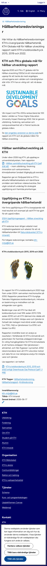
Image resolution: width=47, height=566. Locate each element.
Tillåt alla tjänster (15, 559)
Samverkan (7, 428)
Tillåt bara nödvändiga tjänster (21, 552)
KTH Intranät (7, 448)
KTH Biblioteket (9, 460)
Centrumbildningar (10, 470)
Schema (5, 492)
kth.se (4, 2)
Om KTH (6, 433)
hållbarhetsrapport (10, 382)
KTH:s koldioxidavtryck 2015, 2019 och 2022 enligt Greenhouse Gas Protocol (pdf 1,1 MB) (22, 369)
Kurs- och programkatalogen (14, 497)
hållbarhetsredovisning (24, 379)
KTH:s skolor (7, 465)
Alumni (5, 443)
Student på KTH (9, 438)
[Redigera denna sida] (3, 402)
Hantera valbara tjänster (18, 546)
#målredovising (26, 382)
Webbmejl (6, 507)
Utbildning (6, 418)
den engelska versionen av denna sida (21, 133)
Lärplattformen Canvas (12, 502)
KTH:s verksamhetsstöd (12, 480)
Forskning (6, 423)
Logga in (41, 2)
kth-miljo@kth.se (9, 393)
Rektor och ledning (10, 475)
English (32, 11)
